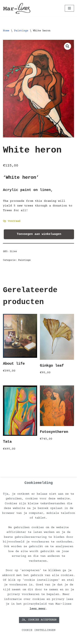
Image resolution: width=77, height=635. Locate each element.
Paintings (21, 30)
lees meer (38, 608)
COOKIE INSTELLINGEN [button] (38, 630)
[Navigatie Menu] (69, 8)
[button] (67, 46)
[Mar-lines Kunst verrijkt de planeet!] (17, 8)
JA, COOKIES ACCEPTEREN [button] (39, 619)
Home (6, 30)
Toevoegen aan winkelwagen (39, 234)
